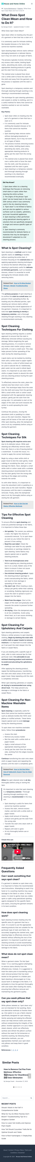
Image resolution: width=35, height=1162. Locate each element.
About (5, 1150)
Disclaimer (21, 1152)
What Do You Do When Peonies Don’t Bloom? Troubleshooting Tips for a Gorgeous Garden (15, 1116)
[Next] (29, 1076)
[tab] (13, 1087)
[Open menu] (32, 3)
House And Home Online (24, 1156)
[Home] (2, 8)
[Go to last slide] (5, 1076)
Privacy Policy (19, 1150)
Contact (10, 1150)
